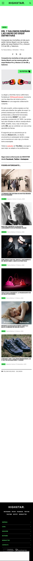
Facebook (9, 159)
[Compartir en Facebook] (12, 54)
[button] (3, 3)
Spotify (15, 514)
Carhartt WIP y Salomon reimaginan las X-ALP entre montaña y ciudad (16, 359)
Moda (4, 27)
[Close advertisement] (27, 553)
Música (4, 232)
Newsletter (23, 514)
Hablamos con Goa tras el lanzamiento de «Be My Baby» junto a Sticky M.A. (16, 260)
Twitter (16, 159)
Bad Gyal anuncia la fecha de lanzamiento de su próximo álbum (13, 227)
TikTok (14, 511)
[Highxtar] (17, 3)
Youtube (9, 514)
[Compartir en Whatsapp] (20, 54)
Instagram (25, 159)
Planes (4, 199)
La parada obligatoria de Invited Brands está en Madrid (16, 194)
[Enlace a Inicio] (16, 507)
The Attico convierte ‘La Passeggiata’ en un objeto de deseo (16, 293)
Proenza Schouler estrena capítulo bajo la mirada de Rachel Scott (14, 326)
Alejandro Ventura (11, 199)
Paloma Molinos (7, 50)
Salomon (19, 371)
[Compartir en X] (16, 54)
